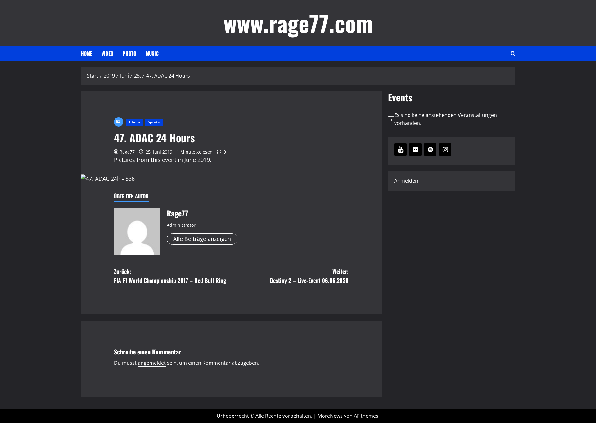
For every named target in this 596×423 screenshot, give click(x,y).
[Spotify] (430, 149)
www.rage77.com (298, 22)
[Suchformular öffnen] (513, 54)
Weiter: (309, 275)
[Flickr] (415, 149)
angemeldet (152, 362)
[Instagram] (445, 149)
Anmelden (406, 180)
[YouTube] (400, 149)
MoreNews (330, 415)
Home (86, 53)
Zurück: (170, 275)
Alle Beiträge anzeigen (202, 239)
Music (152, 53)
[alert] (451, 119)
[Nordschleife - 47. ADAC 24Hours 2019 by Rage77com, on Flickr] (108, 178)
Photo (129, 53)
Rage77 (127, 152)
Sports (154, 122)
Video (107, 53)
